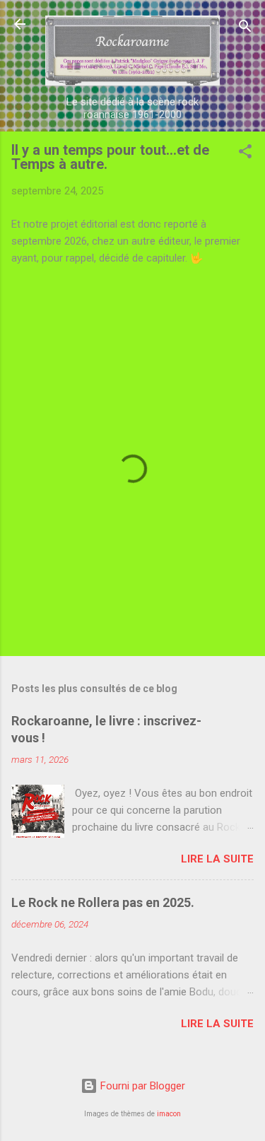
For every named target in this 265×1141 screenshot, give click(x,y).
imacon (169, 1113)
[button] (245, 154)
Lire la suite (217, 859)
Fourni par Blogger (141, 1085)
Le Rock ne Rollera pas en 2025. (102, 902)
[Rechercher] (245, 28)
